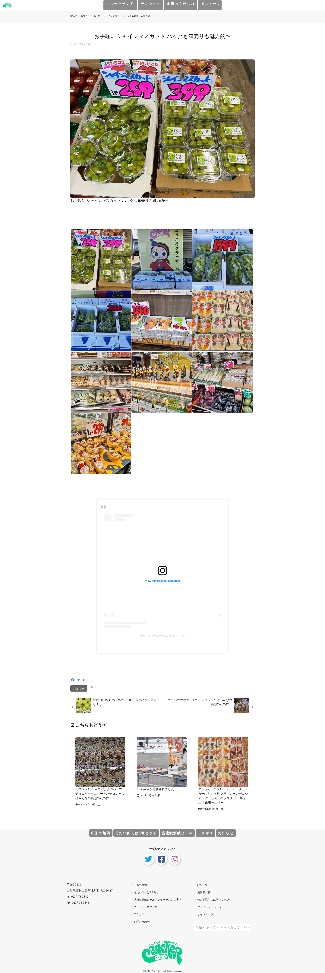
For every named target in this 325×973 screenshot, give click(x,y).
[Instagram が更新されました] (162, 762)
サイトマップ (205, 914)
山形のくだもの (180, 4)
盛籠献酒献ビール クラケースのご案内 (158, 900)
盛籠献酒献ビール (177, 833)
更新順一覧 (203, 892)
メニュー (209, 4)
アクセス (205, 833)
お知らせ (78, 688)
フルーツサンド (120, 4)
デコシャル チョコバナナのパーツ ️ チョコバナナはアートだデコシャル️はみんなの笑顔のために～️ (100, 794)
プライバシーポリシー (210, 907)
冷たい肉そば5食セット (136, 833)
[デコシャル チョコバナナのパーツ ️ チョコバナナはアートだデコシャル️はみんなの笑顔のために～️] (100, 762)
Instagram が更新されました (155, 789)
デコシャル (150, 4)
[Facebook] (72, 680)
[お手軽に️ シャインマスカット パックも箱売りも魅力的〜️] (162, 195)
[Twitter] (78, 680)
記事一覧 (202, 885)
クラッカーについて (146, 907)
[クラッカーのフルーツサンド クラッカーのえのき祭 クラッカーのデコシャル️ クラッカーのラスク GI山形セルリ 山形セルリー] (223, 762)
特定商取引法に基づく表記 (213, 900)
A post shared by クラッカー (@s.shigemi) (162, 635)
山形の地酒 (101, 833)
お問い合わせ (142, 922)
